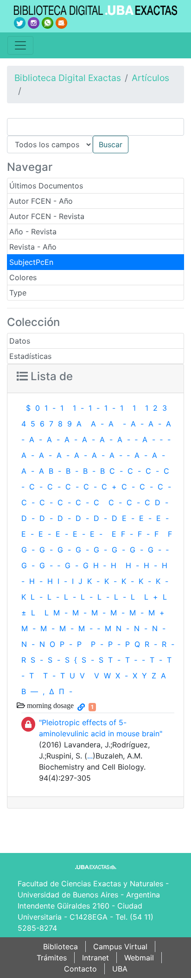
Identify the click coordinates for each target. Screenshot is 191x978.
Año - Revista (33, 231)
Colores (23, 277)
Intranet (95, 957)
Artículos (150, 77)
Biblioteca (60, 946)
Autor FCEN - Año (41, 201)
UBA (119, 968)
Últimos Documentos (46, 185)
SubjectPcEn (31, 262)
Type (17, 292)
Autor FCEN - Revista (46, 216)
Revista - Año (33, 246)
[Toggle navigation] (20, 45)
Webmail (139, 957)
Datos (19, 340)
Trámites (52, 957)
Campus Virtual (120, 946)
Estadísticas (30, 356)
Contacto (80, 968)
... (90, 755)
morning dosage (49, 705)
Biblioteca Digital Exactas (67, 77)
